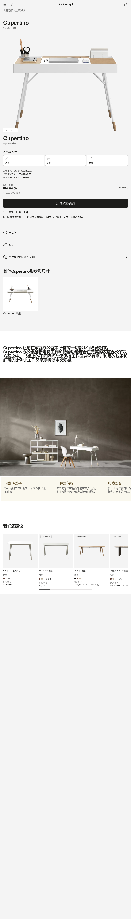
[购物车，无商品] (125, 4)
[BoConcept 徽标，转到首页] (65, 4)
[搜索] (126, 10)
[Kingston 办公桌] (20, 551)
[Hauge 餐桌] (91, 551)
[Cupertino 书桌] (20, 294)
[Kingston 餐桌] (56, 551)
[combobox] (65, 10)
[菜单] (4, 4)
